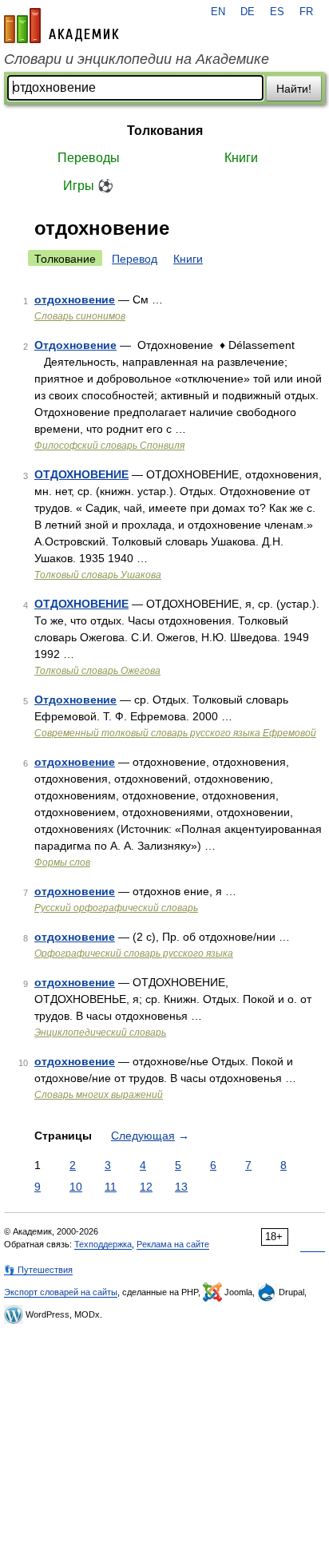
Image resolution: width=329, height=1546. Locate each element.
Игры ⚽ (88, 185)
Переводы (88, 158)
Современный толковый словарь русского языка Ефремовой (175, 733)
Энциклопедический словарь (100, 1032)
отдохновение (74, 299)
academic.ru (61, 25)
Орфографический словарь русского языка (133, 953)
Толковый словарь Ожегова (97, 670)
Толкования (165, 130)
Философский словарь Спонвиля (109, 445)
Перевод (134, 258)
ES (277, 12)
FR (306, 12)
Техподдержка (103, 1244)
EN (218, 12)
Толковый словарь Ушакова (97, 575)
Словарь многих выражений (98, 1094)
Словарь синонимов (79, 316)
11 (111, 1186)
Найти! (293, 88)
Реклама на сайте (173, 1244)
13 (181, 1186)
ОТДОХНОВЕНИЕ (81, 474)
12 (146, 1186)
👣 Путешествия (38, 1269)
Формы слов (62, 862)
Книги (241, 158)
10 (75, 1186)
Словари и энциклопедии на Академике (136, 59)
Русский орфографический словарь (116, 908)
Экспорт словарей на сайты (60, 1292)
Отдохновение (75, 345)
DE (247, 12)
